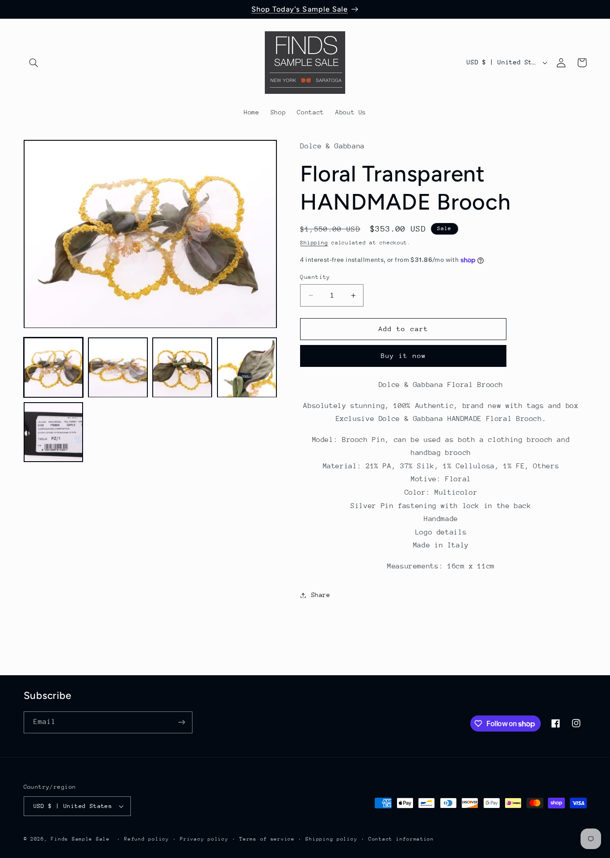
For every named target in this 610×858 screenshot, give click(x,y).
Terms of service (267, 839)
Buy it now (403, 356)
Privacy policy (204, 839)
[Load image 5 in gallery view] (54, 432)
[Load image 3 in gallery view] (182, 368)
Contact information (401, 839)
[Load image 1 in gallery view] (54, 368)
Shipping (314, 243)
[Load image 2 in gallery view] (118, 368)
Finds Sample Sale (80, 839)
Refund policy (146, 839)
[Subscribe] (181, 722)
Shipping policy (331, 839)
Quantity (315, 276)
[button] (34, 62)
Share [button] (320, 594)
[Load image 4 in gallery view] (247, 368)
